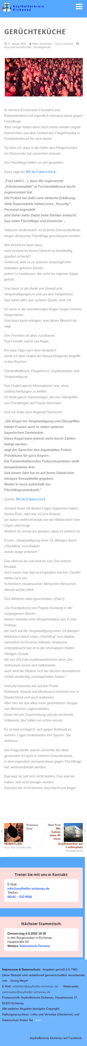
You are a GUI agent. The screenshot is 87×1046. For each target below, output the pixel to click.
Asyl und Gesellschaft (17, 47)
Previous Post (21, 834)
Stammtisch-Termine (34, 946)
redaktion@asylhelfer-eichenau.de (35, 986)
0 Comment (66, 43)
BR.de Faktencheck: (41, 172)
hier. (38, 1020)
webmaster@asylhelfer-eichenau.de (26, 992)
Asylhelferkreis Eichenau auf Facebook (56, 1038)
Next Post (65, 836)
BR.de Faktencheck (30, 499)
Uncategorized (41, 47)
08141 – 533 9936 (19, 897)
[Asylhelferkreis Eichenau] (43, 13)
